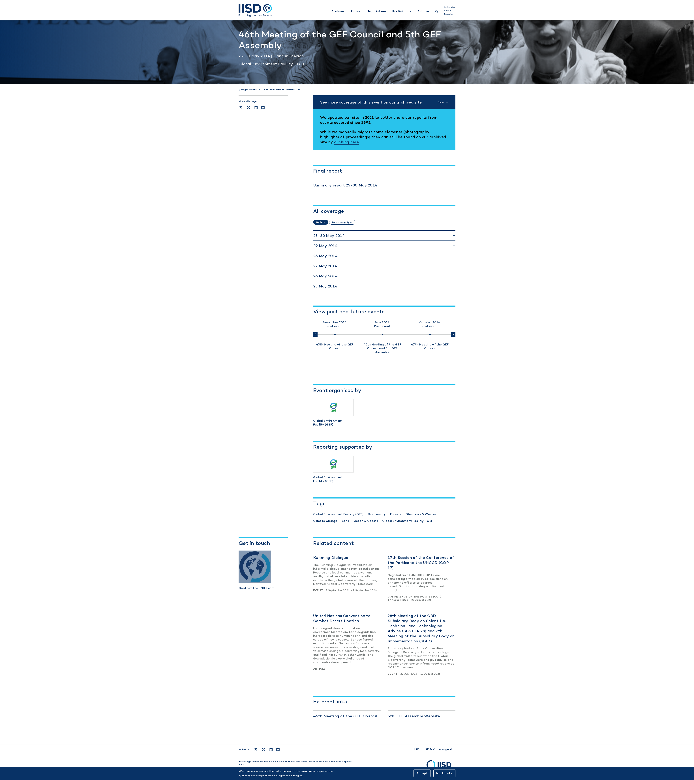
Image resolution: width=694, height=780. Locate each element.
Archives (338, 11)
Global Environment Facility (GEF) (338, 514)
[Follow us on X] (256, 749)
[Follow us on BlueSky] (278, 749)
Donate (448, 14)
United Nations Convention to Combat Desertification (341, 618)
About (447, 10)
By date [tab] (320, 222)
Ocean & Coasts (366, 521)
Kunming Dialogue (330, 557)
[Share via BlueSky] (263, 107)
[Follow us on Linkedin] (271, 749)
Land (345, 521)
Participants (402, 11)
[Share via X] (241, 107)
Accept (422, 773)
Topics (355, 11)
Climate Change (325, 521)
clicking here (346, 141)
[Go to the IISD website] (441, 766)
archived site (409, 102)
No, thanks (444, 773)
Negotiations (377, 11)
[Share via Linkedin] (256, 107)
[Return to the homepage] (255, 10)
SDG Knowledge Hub (440, 749)
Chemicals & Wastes (421, 514)
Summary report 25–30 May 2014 (345, 185)
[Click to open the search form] (436, 12)
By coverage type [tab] (342, 222)
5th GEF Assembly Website (414, 716)
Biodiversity (377, 514)
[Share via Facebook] (248, 107)
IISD (417, 749)
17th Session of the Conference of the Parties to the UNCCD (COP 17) (421, 562)
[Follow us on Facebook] (263, 749)
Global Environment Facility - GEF (272, 63)
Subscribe (449, 7)
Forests (395, 514)
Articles (423, 11)
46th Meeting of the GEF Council (345, 716)
